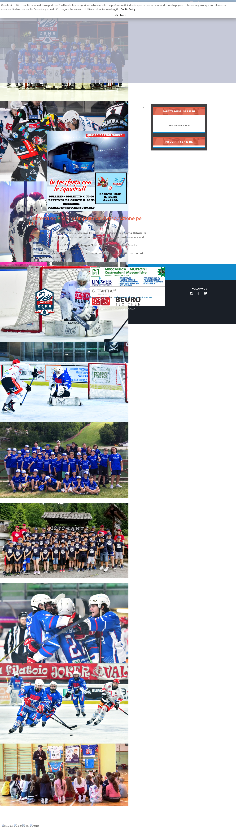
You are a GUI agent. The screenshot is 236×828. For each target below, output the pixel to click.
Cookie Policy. (128, 9)
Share (33, 117)
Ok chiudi (120, 15)
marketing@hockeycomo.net (46, 257)
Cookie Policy (82, 301)
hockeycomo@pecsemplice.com (132, 297)
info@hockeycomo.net (96, 297)
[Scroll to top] (229, 821)
